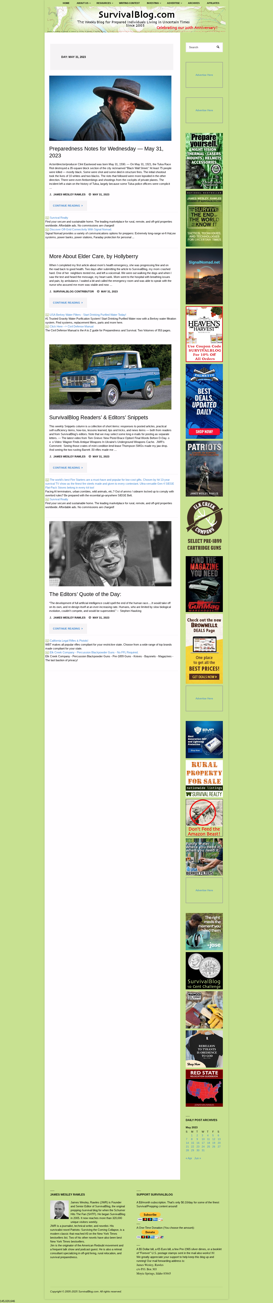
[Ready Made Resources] (204, 161)
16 (197, 1143)
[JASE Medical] (204, 931)
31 (203, 1150)
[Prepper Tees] (204, 1049)
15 (192, 1143)
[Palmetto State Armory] (204, 401)
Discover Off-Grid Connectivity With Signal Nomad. (79, 229)
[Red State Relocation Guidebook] (204, 1088)
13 (219, 1139)
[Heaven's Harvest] (204, 334)
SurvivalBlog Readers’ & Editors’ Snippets (98, 417)
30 (197, 1150)
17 (203, 1143)
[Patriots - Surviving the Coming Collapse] (204, 469)
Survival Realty (57, 217)
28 (187, 1150)
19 (213, 1143)
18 (208, 1143)
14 (187, 1143)
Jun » (197, 1158)
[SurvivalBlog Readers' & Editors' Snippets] (110, 377)
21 (187, 1146)
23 (197, 1146)
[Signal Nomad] (204, 276)
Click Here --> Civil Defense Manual (69, 326)
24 (203, 1146)
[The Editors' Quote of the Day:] (110, 553)
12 (213, 1139)
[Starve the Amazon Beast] (204, 817)
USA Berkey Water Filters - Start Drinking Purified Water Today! (86, 314)
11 (208, 1139)
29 (192, 1150)
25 (208, 1146)
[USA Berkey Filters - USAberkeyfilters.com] (204, 857)
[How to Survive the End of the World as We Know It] (204, 219)
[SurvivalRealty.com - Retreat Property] (204, 778)
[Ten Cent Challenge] (204, 970)
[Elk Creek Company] (204, 526)
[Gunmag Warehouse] (204, 584)
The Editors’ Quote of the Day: (85, 594)
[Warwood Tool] (204, 1009)
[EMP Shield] (204, 739)
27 (219, 1146)
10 (203, 1139)
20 (219, 1143)
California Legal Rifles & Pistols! (67, 640)
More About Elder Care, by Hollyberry (93, 256)
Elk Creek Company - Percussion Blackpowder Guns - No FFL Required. (92, 652)
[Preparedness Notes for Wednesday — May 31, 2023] (110, 108)
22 (192, 1146)
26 (213, 1146)
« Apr (189, 1158)
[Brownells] (204, 649)
